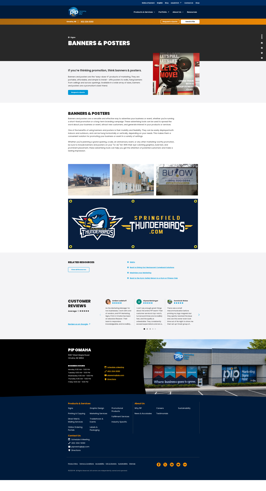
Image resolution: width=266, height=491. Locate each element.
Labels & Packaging (94, 428)
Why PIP (138, 408)
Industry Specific (119, 421)
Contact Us (188, 3)
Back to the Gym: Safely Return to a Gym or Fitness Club (154, 278)
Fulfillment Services (120, 416)
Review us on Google (78, 324)
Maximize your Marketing (140, 273)
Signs (72, 37)
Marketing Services (98, 413)
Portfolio (163, 12)
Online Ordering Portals (75, 428)
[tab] (144, 329)
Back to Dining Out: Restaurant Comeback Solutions (152, 267)
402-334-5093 (87, 21)
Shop (198, 3)
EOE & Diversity (111, 464)
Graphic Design (97, 408)
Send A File (190, 21)
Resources (192, 12)
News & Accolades (143, 413)
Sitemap (132, 464)
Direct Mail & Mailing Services (75, 420)
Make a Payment (148, 3)
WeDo (132, 262)
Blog (166, 3)
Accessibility (99, 464)
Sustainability (184, 408)
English (160, 3)
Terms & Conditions (86, 464)
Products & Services (143, 12)
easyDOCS (175, 3)
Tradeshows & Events (96, 420)
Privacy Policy (73, 464)
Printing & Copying (76, 413)
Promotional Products (117, 409)
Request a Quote (170, 21)
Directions (111, 379)
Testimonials (162, 413)
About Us (177, 12)
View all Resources (78, 270)
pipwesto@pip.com (115, 375)
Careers (160, 408)
